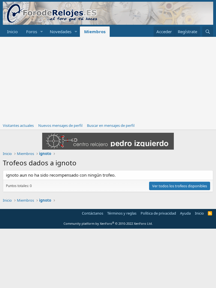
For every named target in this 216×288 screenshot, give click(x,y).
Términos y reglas (121, 213)
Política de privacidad (158, 213)
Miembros (94, 31)
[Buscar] (207, 31)
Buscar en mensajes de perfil (110, 125)
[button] (42, 31)
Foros (31, 31)
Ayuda (185, 213)
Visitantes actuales (18, 125)
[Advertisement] (108, 79)
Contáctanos (92, 213)
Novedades (60, 31)
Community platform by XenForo (108, 223)
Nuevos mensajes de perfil (60, 125)
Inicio (12, 31)
